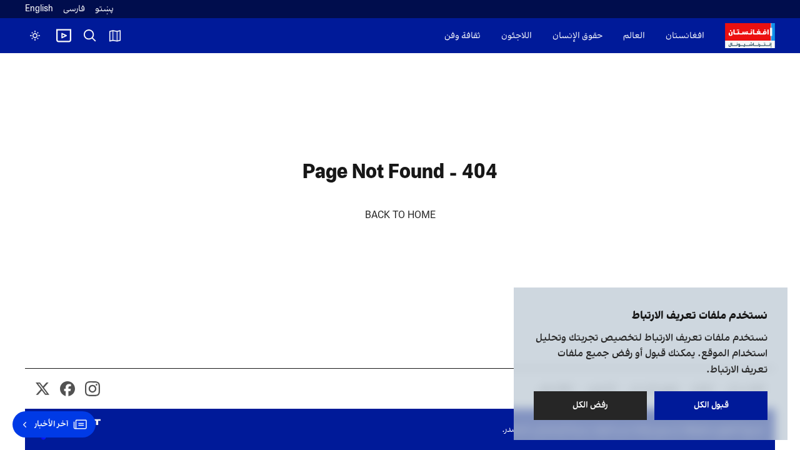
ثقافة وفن (462, 35)
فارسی (74, 9)
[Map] (115, 35)
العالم (634, 35)
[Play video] (63, 35)
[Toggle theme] (35, 36)
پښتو (104, 9)
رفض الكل (590, 405)
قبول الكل (711, 405)
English (39, 9)
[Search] (90, 35)
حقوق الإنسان (577, 35)
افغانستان (685, 35)
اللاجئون (516, 35)
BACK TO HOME (400, 215)
